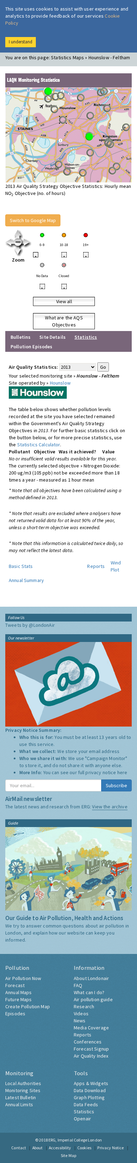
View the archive (109, 806)
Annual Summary (26, 580)
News (80, 1020)
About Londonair (91, 978)
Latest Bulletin (20, 1097)
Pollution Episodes (32, 346)
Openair (82, 1118)
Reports (96, 566)
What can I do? (89, 992)
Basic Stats (21, 566)
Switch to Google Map (33, 220)
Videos (81, 1013)
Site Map (68, 1155)
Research (84, 1006)
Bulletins (21, 337)
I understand (20, 42)
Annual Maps (18, 992)
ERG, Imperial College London (75, 1140)
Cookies (84, 1147)
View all (64, 301)
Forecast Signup (91, 1049)
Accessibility (60, 1147)
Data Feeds (86, 1104)
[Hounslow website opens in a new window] (38, 392)
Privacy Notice (110, 1147)
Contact (18, 1147)
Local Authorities (23, 1083)
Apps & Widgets (91, 1083)
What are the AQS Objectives (64, 321)
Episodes (15, 1013)
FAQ (78, 985)
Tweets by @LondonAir (30, 625)
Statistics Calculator (38, 444)
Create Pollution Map (27, 1006)
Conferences (88, 1042)
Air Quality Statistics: (33, 367)
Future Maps (18, 999)
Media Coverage (91, 1027)
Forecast (15, 985)
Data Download (90, 1090)
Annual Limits (19, 1104)
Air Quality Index (91, 1056)
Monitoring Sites (22, 1090)
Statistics (84, 1111)
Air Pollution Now (23, 978)
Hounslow (60, 383)
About (37, 1147)
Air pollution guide (93, 999)
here (122, 772)
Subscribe (116, 785)
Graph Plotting (89, 1097)
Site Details (52, 337)
